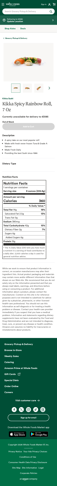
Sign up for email (28, 417)
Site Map (16, 467)
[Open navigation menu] (3, 4)
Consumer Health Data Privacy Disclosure (27, 462)
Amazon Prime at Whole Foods (20, 368)
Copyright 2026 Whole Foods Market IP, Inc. (28, 444)
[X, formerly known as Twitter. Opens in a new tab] (21, 409)
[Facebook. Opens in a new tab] (14, 409)
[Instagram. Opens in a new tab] (28, 409)
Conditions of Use (27, 456)
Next (49, 88)
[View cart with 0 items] (54, 4)
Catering (9, 362)
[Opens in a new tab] (18, 434)
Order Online (11, 386)
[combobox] (26, 11)
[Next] (27, 68)
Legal (41, 467)
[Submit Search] (51, 11)
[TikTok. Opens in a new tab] (35, 409)
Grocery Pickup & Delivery (18, 344)
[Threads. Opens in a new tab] (42, 409)
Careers (8, 392)
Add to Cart (28, 126)
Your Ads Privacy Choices (35, 451)
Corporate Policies (28, 473)
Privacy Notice (15, 451)
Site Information (29, 467)
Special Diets (11, 380)
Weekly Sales (11, 356)
